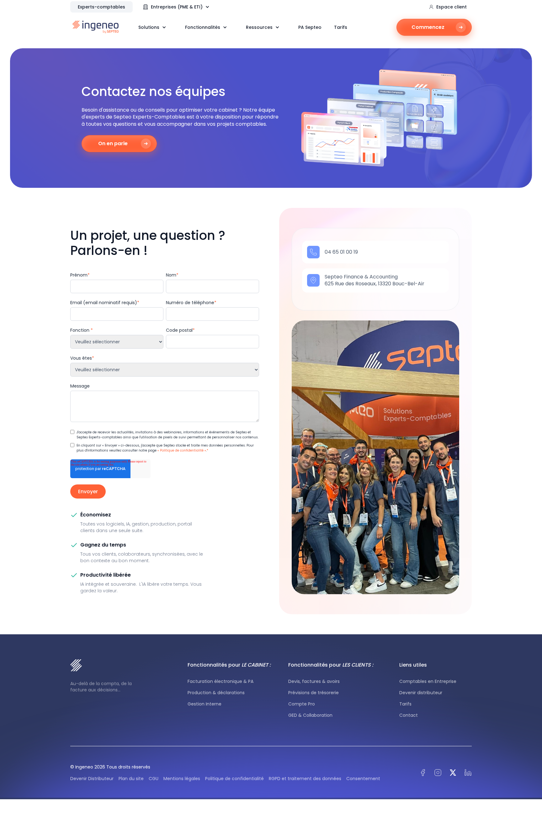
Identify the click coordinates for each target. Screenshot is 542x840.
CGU (153, 778)
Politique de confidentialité (234, 778)
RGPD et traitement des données (305, 778)
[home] (95, 27)
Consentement (363, 778)
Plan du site (131, 778)
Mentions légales (181, 778)
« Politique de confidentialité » (181, 450)
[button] (179, 7)
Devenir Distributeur (92, 778)
